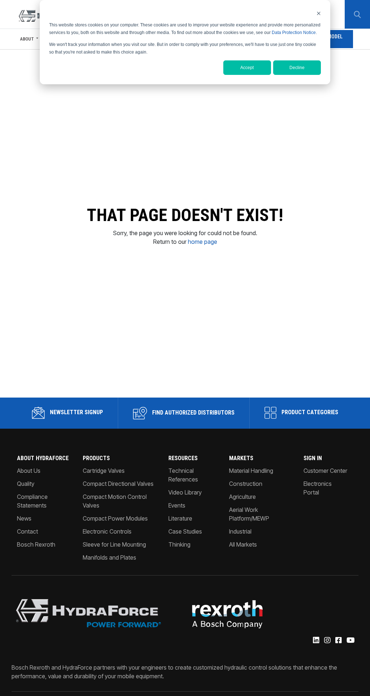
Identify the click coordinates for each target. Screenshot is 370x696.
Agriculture (242, 496)
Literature (180, 518)
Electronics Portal (318, 488)
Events (176, 505)
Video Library (185, 492)
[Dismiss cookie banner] (319, 13)
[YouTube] (350, 641)
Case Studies (185, 531)
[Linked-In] (315, 641)
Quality (25, 483)
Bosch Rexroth (36, 544)
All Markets (243, 544)
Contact (27, 531)
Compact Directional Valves (118, 483)
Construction (245, 483)
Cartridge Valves (104, 470)
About (27, 39)
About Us (28, 470)
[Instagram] (327, 641)
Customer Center (325, 470)
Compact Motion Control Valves (115, 501)
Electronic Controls (107, 531)
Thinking (179, 544)
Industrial (240, 531)
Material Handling (251, 470)
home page (202, 241)
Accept (247, 67)
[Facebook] (338, 641)
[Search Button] (357, 14)
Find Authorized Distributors (193, 412)
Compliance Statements (32, 501)
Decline (297, 67)
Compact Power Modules (115, 518)
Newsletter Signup (75, 412)
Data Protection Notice (294, 32)
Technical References (183, 475)
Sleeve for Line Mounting (114, 544)
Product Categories (309, 412)
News (24, 518)
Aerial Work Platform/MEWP (249, 514)
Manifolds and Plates (109, 557)
